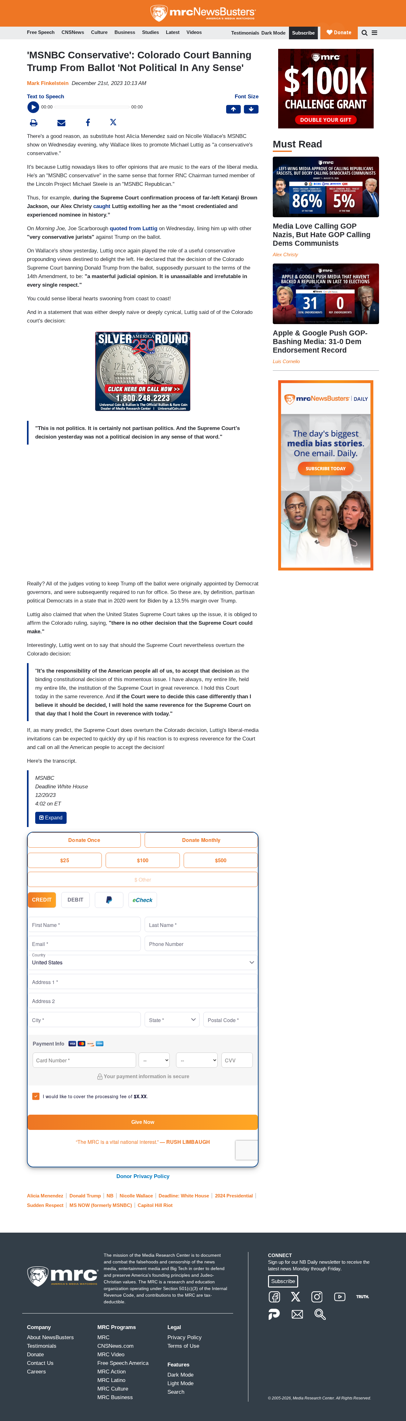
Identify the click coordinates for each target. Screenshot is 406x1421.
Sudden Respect (45, 1205)
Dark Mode (273, 33)
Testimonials (245, 33)
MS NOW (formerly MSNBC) (100, 1205)
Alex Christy (285, 254)
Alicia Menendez (45, 1195)
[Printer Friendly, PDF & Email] (61, 123)
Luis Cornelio (286, 361)
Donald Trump (85, 1195)
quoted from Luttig (133, 228)
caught (101, 206)
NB (110, 1195)
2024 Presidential (234, 1195)
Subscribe (303, 33)
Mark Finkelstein (48, 83)
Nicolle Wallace (136, 1195)
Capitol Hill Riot (155, 1205)
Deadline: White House (184, 1195)
